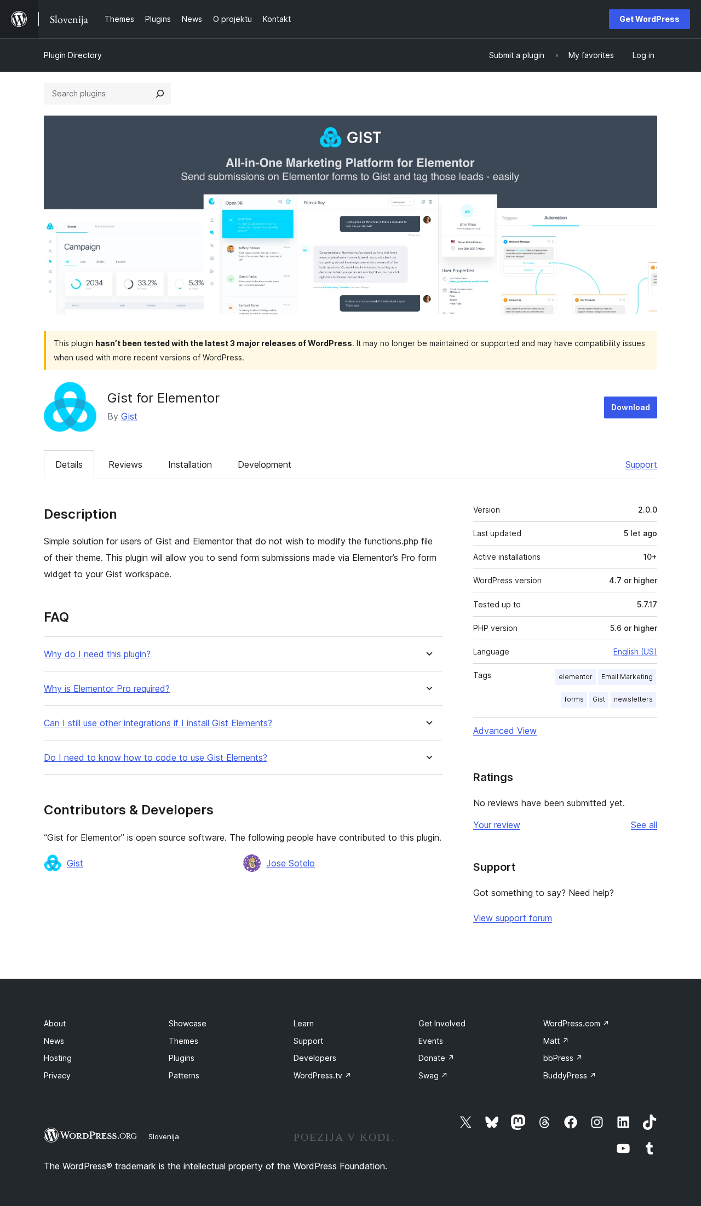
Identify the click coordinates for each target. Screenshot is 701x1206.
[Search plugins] (160, 94)
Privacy (57, 1075)
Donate (436, 1058)
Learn (304, 1023)
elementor (576, 677)
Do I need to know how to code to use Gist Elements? (155, 758)
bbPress (563, 1058)
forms (574, 699)
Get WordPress (649, 19)
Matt (556, 1041)
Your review (496, 824)
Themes (183, 1041)
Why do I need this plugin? (97, 654)
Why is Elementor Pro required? (107, 689)
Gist (129, 416)
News (54, 1041)
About (55, 1023)
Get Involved (442, 1023)
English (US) (635, 651)
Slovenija (163, 1136)
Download (630, 407)
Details (69, 464)
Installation (190, 464)
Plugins (181, 1058)
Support (641, 464)
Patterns (184, 1075)
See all (644, 824)
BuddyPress (569, 1075)
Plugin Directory (73, 55)
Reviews (125, 464)
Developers (315, 1058)
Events (430, 1041)
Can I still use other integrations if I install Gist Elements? (158, 723)
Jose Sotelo (290, 863)
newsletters (633, 699)
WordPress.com (576, 1023)
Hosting (58, 1058)
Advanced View (505, 730)
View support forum (512, 917)
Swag (433, 1075)
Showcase (187, 1023)
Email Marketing (627, 677)
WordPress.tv (323, 1075)
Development (264, 464)
